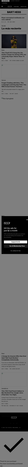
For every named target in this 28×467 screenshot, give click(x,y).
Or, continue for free (16, 250)
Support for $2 (15, 242)
